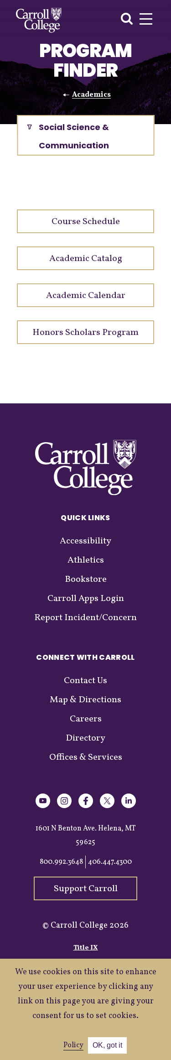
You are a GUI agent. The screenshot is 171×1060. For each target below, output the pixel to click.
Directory (85, 738)
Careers (86, 719)
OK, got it (107, 1045)
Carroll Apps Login (85, 598)
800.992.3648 (61, 862)
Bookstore (86, 579)
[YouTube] (43, 806)
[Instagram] (64, 806)
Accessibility (85, 541)
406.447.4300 (110, 862)
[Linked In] (128, 806)
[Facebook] (85, 806)
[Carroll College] (39, 20)
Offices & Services (85, 757)
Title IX (85, 948)
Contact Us (85, 680)
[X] (107, 806)
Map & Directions (85, 700)
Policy (73, 1045)
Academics (91, 95)
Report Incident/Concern (85, 617)
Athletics (85, 560)
